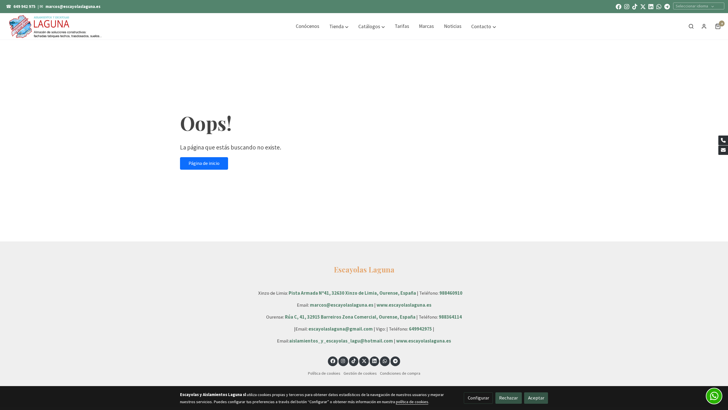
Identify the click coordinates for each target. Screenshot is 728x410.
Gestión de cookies (360, 373)
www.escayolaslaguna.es (404, 305)
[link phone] (723, 140)
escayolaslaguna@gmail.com (341, 329)
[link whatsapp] (658, 6)
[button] (338, 26)
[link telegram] (667, 6)
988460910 (450, 293)
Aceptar (536, 398)
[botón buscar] (691, 26)
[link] (56, 26)
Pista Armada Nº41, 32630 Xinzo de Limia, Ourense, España (352, 293)
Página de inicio (204, 163)
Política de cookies (324, 373)
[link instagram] (626, 6)
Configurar (478, 398)
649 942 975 (24, 6)
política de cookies (412, 401)
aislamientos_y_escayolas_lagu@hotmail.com (341, 341)
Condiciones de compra (400, 373)
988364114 (450, 317)
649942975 (420, 329)
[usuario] (704, 26)
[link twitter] (643, 6)
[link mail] (723, 150)
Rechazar (508, 398)
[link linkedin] (650, 6)
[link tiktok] (634, 6)
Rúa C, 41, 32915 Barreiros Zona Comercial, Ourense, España (350, 317)
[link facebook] (618, 6)
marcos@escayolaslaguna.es (73, 6)
